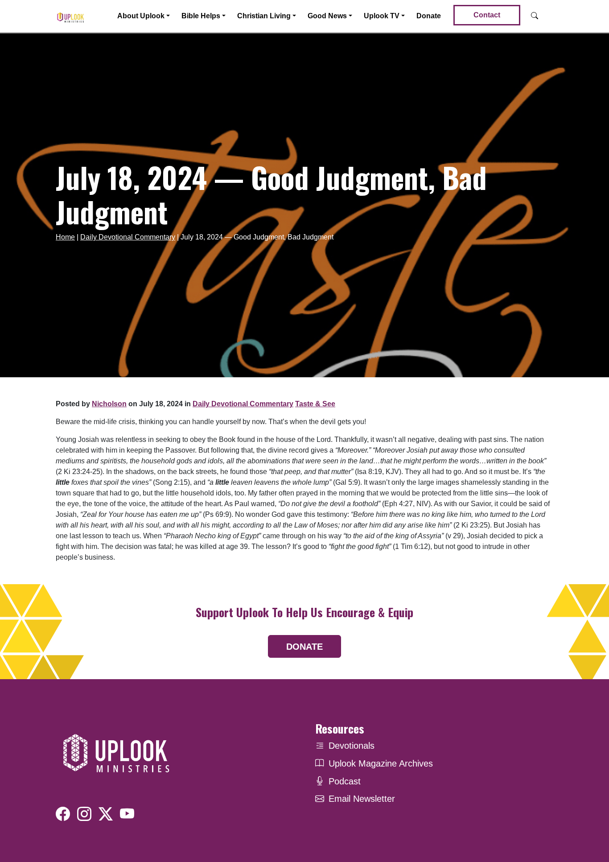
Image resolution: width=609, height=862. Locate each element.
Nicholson (109, 404)
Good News (327, 16)
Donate (428, 16)
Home (65, 237)
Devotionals (351, 746)
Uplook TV (381, 16)
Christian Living (264, 16)
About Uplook (141, 16)
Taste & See (315, 404)
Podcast (345, 781)
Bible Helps (200, 16)
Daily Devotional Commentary (127, 237)
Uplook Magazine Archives (381, 763)
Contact (486, 15)
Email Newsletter (362, 799)
